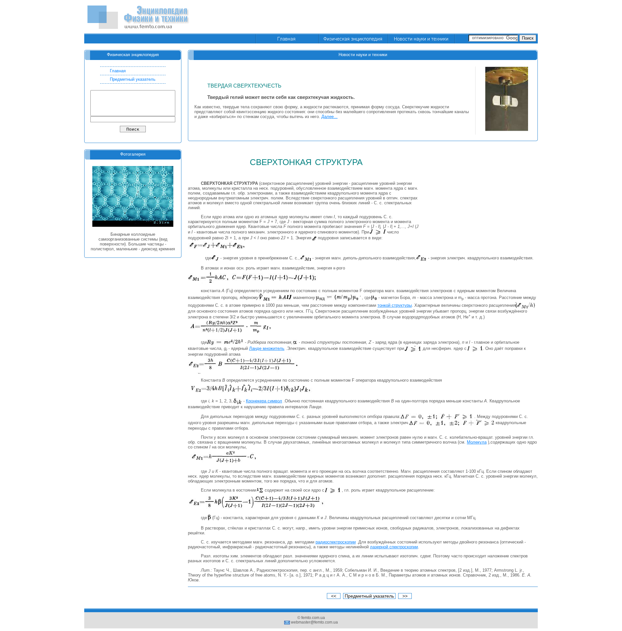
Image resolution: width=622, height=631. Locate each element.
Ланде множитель (266, 348)
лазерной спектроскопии (394, 546)
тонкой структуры (394, 305)
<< (333, 596)
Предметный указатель (133, 79)
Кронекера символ (264, 401)
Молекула (477, 442)
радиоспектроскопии (336, 542)
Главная (118, 70)
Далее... (329, 116)
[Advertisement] (420, 17)
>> (404, 596)
